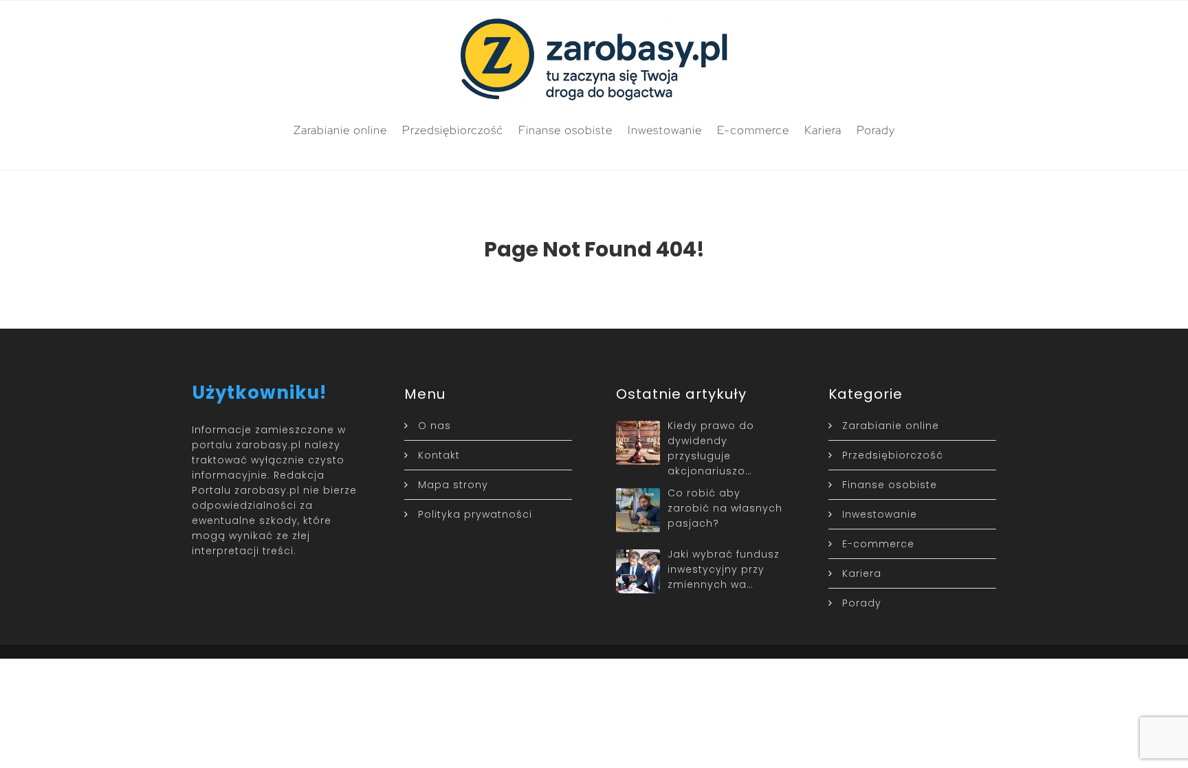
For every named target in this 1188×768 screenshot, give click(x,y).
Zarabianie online (340, 130)
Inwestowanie (665, 130)
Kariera (823, 130)
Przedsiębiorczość (452, 130)
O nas (434, 425)
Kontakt (439, 455)
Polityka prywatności (475, 514)
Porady (876, 130)
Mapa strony (453, 485)
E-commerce (753, 130)
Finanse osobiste (565, 130)
